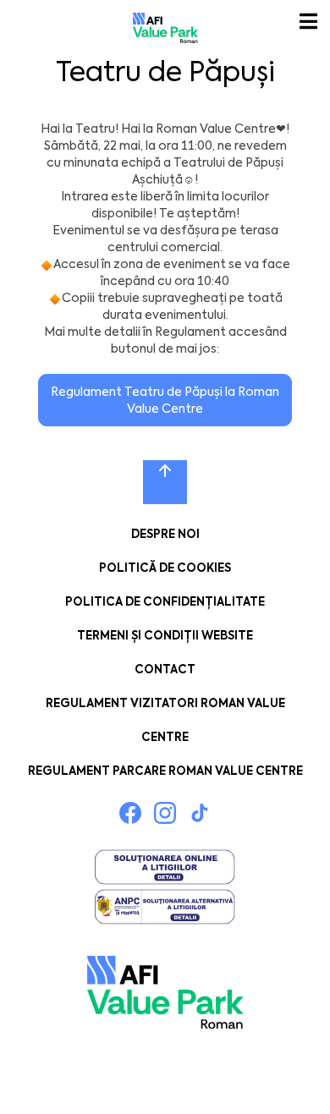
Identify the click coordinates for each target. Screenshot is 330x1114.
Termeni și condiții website (165, 636)
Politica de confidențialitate (165, 602)
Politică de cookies (165, 568)
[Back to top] (165, 482)
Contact (165, 669)
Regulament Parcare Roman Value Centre (165, 771)
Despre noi (165, 534)
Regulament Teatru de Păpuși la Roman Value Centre (165, 400)
